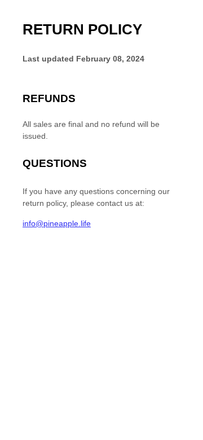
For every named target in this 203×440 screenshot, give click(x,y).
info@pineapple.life (57, 223)
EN (185, 434)
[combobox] (185, 434)
